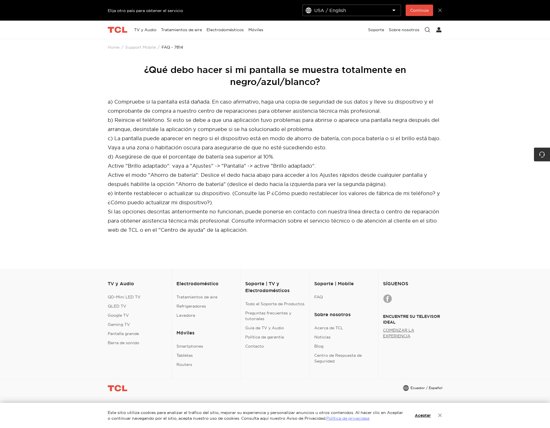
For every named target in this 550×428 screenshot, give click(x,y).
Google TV (118, 315)
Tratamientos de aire (196, 297)
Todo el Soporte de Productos (275, 303)
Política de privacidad (347, 418)
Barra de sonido (123, 342)
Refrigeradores (191, 306)
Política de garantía (264, 337)
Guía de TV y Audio (264, 327)
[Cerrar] (440, 415)
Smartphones (189, 346)
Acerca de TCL (328, 327)
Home (113, 47)
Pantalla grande (123, 333)
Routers (184, 364)
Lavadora (185, 315)
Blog (318, 346)
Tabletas (184, 355)
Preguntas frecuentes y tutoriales (268, 315)
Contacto (254, 346)
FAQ (318, 297)
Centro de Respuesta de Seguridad (338, 358)
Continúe (419, 10)
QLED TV (117, 306)
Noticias (322, 337)
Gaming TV (119, 324)
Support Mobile (140, 47)
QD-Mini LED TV (124, 297)
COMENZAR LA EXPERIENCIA (398, 333)
